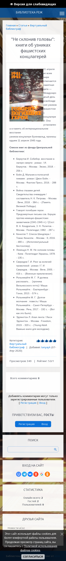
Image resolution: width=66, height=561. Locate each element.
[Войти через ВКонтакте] (30, 474)
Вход (42, 402)
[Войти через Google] (41, 474)
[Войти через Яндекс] (35, 474)
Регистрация (28, 402)
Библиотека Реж (29, 12)
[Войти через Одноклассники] (47, 474)
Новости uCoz (16, 528)
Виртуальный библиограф (17, 345)
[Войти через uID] (18, 474)
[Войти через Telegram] (24, 474)
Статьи (22, 25)
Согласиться (33, 556)
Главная (11, 25)
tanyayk (46, 347)
